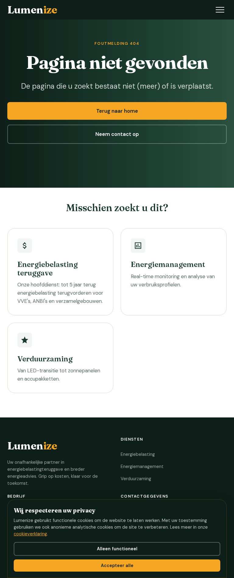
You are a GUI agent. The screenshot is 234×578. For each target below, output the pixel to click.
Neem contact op (117, 134)
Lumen (32, 9)
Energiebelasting (138, 454)
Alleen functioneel (117, 548)
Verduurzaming (136, 478)
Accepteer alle (117, 565)
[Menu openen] (220, 9)
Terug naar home (117, 111)
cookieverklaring (30, 534)
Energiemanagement (142, 466)
